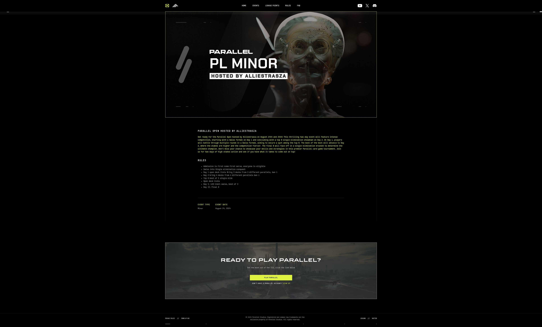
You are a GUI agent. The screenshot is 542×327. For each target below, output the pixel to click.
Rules (288, 6)
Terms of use (185, 318)
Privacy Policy (170, 318)
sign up (286, 283)
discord (363, 318)
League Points (272, 6)
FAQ (298, 6)
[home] (167, 6)
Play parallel (271, 278)
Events (256, 6)
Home (244, 6)
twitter (374, 318)
